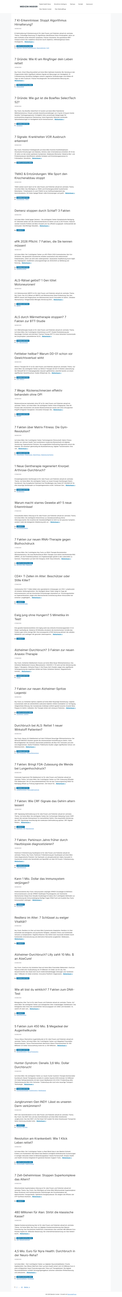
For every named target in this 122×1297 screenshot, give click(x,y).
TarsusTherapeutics (32, 1051)
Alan (17, 1240)
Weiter (27, 1287)
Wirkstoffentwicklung (33, 753)
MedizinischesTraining (47, 454)
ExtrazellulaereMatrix (22, 528)
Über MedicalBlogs (60, 9)
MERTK (18, 306)
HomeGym (19, 125)
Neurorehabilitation (21, 1278)
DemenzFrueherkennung (29, 48)
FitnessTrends (28, 454)
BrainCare (19, 48)
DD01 (17, 379)
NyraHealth (31, 1278)
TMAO (27, 199)
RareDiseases (42, 1090)
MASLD (22, 379)
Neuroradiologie (41, 48)
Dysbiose (19, 1127)
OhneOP (18, 416)
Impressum (89, 4)
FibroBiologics (20, 491)
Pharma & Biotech (23, 124)
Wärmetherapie (23, 342)
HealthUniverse (29, 1164)
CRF (24, 828)
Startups (72, 4)
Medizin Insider (29, 6)
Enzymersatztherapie (22, 1090)
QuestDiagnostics (21, 1015)
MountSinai (19, 906)
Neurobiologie (30, 828)
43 (22, 1287)
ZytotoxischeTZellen (22, 603)
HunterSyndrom (33, 1090)
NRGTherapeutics (21, 753)
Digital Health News (45, 4)
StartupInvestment (25, 1240)
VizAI (47, 48)
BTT (17, 342)
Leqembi (26, 714)
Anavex (18, 677)
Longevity (20, 230)
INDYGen (24, 1127)
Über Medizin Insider (45, 9)
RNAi (23, 565)
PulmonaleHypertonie (33, 790)
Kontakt (80, 4)
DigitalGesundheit (21, 269)
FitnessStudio (20, 454)
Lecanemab (19, 714)
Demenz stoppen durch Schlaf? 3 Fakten (42, 210)
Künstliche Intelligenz (60, 4)
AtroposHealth (20, 1164)
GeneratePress (71, 1294)
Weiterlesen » (29, 42)
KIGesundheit (20, 86)
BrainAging (19, 828)
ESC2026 (19, 565)
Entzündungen (20, 199)
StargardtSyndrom (21, 1051)
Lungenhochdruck (21, 790)
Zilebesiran (29, 565)
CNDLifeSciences (21, 867)
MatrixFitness (37, 454)
